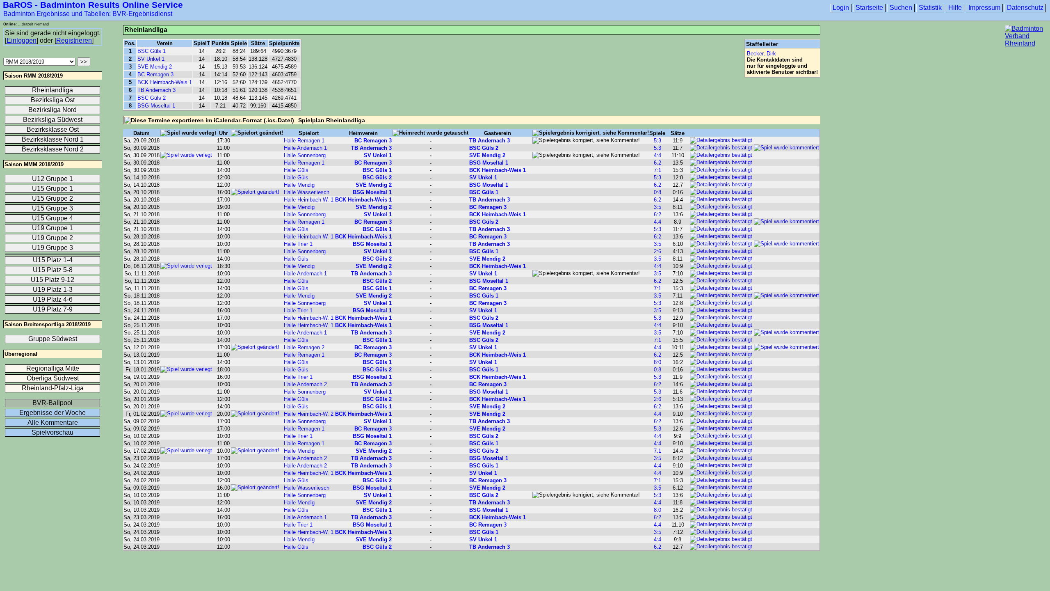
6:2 (657, 163)
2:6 (657, 251)
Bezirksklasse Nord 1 (53, 139)
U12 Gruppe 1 (52, 178)
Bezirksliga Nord (52, 109)
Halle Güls (296, 170)
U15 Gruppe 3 (52, 208)
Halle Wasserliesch (306, 192)
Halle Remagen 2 (304, 347)
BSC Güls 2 (151, 98)
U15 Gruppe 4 (52, 218)
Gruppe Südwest (52, 338)
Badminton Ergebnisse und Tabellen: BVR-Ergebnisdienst (87, 13)
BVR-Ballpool (52, 402)
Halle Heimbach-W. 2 (308, 414)
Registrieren (74, 40)
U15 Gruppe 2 (52, 198)
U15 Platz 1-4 (53, 260)
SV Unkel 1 (150, 59)
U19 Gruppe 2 (52, 237)
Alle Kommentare (52, 422)
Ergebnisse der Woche (52, 412)
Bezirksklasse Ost (53, 129)
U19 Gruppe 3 (52, 247)
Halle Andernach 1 (305, 148)
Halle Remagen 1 (304, 140)
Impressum (984, 7)
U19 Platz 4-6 (53, 299)
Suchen (901, 7)
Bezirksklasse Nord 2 (53, 149)
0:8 (657, 192)
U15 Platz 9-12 (52, 279)
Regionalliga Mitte (52, 368)
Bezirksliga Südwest (52, 119)
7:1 (657, 170)
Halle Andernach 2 (305, 384)
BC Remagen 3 (155, 74)
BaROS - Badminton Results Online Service (93, 4)
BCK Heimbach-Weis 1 (164, 82)
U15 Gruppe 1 (52, 188)
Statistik (930, 7)
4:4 (657, 155)
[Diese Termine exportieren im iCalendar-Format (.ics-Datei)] (209, 120)
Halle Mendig (299, 185)
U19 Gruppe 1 (52, 227)
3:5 (657, 207)
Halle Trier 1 (298, 244)
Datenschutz (1025, 7)
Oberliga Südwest (53, 378)
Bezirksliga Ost (53, 99)
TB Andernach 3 (156, 90)
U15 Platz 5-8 (53, 269)
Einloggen (22, 40)
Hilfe (955, 7)
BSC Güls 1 (151, 51)
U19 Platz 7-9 (53, 309)
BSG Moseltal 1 (156, 106)
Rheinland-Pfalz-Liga (53, 388)
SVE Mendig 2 (154, 67)
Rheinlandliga (52, 90)
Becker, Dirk (761, 53)
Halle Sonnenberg (305, 155)
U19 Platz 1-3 (53, 289)
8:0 (657, 362)
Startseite (869, 7)
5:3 (657, 140)
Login (841, 7)
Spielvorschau (52, 432)
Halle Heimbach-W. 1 (308, 200)
